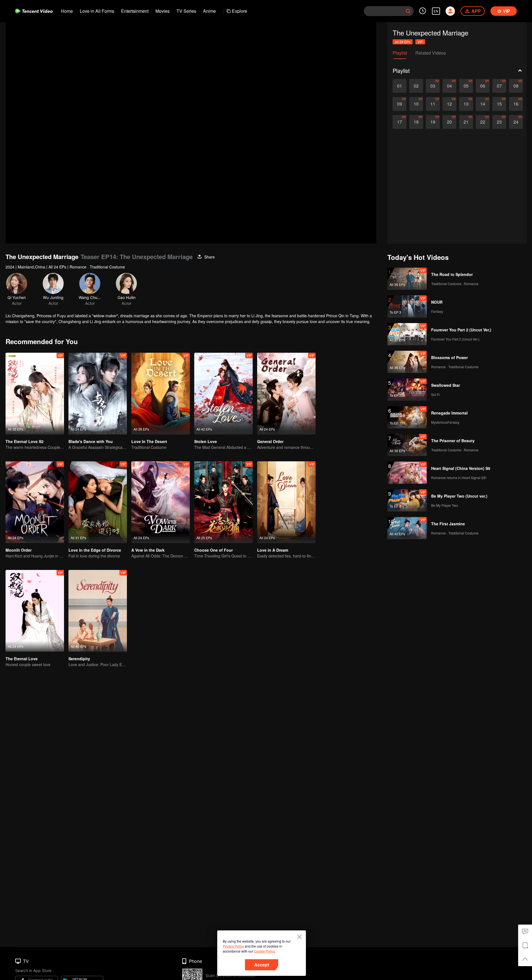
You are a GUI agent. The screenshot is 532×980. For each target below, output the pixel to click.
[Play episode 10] (416, 104)
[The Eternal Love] (35, 611)
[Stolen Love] (223, 393)
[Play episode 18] (416, 122)
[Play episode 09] (399, 104)
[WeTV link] (34, 11)
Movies (162, 11)
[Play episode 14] (483, 104)
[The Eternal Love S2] (35, 393)
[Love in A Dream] (286, 502)
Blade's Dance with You (90, 441)
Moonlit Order (19, 550)
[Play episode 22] (483, 122)
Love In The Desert (149, 441)
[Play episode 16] (516, 104)
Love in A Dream (272, 550)
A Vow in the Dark (148, 550)
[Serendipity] (97, 611)
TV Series (186, 11)
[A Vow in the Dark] (160, 502)
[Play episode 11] (433, 104)
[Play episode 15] (499, 104)
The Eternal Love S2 (25, 441)
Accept (261, 964)
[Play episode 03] (433, 86)
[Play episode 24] (516, 122)
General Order (270, 441)
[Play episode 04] (449, 86)
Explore (239, 11)
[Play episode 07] (499, 86)
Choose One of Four (213, 550)
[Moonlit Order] (35, 502)
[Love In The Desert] (160, 393)
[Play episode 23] (499, 122)
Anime (209, 11)
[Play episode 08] (516, 86)
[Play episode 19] (433, 122)
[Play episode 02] (416, 86)
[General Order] (286, 393)
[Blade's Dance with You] (97, 393)
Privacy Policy (233, 946)
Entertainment (135, 11)
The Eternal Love (22, 658)
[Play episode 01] (399, 86)
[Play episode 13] (466, 104)
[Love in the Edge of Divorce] (97, 502)
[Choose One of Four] (223, 502)
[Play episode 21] (466, 122)
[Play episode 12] (449, 104)
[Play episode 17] (399, 122)
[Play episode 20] (449, 122)
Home (67, 11)
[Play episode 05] (466, 86)
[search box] (408, 11)
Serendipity (79, 658)
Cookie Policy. (264, 951)
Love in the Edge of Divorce (94, 550)
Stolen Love (205, 441)
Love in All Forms (97, 11)
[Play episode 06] (483, 86)
